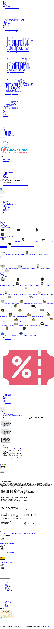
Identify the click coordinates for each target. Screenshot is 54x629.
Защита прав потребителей (7, 589)
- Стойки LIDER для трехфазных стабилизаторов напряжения (18, 37)
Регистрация (7, 144)
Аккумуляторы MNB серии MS (10, 10)
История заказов (8, 583)
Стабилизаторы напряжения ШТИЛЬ (11, 46)
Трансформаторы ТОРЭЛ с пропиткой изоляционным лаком (15, 102)
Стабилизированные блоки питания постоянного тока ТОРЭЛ (16, 14)
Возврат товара (7, 585)
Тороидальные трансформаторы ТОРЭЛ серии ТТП (14, 90)
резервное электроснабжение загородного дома (11, 533)
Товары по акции (6, 4)
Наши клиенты (5, 116)
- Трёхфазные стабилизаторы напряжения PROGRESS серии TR (18, 68)
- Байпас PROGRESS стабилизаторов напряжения (16, 69)
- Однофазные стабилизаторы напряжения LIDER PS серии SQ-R (18, 35)
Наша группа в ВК (8, 606)
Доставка (4, 126)
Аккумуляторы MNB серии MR (10, 9)
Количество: (2, 467)
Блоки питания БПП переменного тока (12, 13)
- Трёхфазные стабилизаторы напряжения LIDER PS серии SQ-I (18, 42)
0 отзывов (4, 446)
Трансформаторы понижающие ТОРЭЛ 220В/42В (14, 95)
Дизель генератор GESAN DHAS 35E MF (8, 562)
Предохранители (6, 25)
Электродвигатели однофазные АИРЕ (11, 107)
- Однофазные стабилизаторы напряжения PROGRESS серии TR (18, 61)
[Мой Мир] (5, 464)
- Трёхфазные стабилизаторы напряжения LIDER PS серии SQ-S (18, 44)
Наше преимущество (6, 115)
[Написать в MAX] (1, 189)
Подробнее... (47, 626)
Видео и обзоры (7, 121)
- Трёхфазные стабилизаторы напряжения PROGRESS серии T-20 (18, 67)
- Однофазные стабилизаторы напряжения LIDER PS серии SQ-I (18, 34)
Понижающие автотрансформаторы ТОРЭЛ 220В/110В (15, 81)
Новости (6, 338)
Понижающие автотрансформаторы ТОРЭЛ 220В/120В (15, 82)
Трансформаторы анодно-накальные (11, 92)
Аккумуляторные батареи (7, 6)
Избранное (7, 584)
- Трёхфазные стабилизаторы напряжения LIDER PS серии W (18, 45)
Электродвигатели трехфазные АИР (11, 108)
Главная (4, 111)
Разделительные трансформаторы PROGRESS (13, 87)
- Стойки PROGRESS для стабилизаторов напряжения (16, 62)
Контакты (4, 130)
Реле (3, 28)
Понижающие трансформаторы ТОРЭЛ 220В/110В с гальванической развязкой (19, 84)
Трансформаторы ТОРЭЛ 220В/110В (11, 99)
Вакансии (4, 114)
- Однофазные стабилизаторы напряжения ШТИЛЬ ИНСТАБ (18, 47)
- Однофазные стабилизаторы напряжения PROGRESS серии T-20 (19, 60)
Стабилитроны (5, 74)
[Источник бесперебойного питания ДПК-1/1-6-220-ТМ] (5, 427)
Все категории (5, 5)
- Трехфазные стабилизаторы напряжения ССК (15, 73)
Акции (4, 122)
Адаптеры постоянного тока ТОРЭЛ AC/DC (13, 12)
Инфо (4, 337)
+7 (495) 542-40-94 (8, 601)
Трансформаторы (6, 76)
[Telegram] (3, 464)
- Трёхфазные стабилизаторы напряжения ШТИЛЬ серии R (17, 54)
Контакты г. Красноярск (9, 133)
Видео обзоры (7, 597)
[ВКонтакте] (0, 464)
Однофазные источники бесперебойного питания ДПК (15, 19)
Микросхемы (5, 22)
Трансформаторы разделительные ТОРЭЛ (12, 97)
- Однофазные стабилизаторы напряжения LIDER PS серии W (18, 36)
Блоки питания (5, 160)
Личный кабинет (8, 582)
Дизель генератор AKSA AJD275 (6, 571)
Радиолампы (5, 26)
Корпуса (4, 21)
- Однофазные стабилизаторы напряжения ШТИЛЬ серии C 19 (18, 48)
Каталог (3, 222)
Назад (4, 1)
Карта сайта (26, 579)
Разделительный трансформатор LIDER (12, 89)
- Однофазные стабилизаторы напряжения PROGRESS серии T (18, 59)
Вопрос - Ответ (6, 479)
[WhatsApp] (4, 464)
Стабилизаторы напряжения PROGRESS (12, 55)
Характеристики (5, 476)
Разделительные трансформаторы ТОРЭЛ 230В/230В (14, 88)
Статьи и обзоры (8, 339)
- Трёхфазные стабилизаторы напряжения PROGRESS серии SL (18, 65)
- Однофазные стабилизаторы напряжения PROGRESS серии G (18, 56)
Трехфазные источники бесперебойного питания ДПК (14, 20)
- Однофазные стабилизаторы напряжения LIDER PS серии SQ (18, 31)
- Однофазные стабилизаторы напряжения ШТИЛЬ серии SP (18, 50)
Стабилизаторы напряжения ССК (11, 71)
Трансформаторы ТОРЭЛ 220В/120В (11, 100)
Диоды (4, 16)
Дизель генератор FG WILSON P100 (7, 543)
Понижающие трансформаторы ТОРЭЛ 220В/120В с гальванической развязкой (19, 85)
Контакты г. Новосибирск (9, 134)
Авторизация (7, 143)
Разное (4, 27)
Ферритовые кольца (8, 105)
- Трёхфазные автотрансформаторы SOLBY (14, 79)
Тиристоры (5, 174)
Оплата (4, 125)
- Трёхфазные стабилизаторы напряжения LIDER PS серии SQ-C (18, 39)
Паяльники (5, 24)
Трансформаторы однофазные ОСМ (11, 94)
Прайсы (4, 127)
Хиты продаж (5, 3)
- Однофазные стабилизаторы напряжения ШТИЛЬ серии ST (18, 51)
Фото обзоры (7, 596)
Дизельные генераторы (7, 17)
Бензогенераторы (6, 15)
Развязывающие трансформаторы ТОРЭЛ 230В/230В (14, 86)
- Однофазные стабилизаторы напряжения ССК (15, 72)
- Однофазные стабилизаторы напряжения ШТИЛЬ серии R (17, 49)
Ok (0, 628)
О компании (5, 579)
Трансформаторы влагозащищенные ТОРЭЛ (13, 93)
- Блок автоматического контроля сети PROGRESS (16, 70)
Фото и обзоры (7, 120)
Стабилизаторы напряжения (8, 29)
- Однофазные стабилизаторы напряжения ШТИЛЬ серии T (17, 52)
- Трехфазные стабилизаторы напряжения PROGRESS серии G (18, 63)
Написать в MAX (9, 602)
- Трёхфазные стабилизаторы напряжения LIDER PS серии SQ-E (18, 41)
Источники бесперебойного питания (9, 18)
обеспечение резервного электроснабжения (28, 533)
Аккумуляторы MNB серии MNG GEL (12, 8)
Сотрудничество (5, 117)
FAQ (3, 128)
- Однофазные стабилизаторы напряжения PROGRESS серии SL (18, 58)
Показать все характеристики (8, 462)
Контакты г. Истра (8, 132)
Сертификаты (5, 113)
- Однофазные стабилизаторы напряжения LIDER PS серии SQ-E (18, 33)
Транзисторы (5, 175)
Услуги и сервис (5, 112)
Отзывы (4, 129)
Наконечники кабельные (7, 23)
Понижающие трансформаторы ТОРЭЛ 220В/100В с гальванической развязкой (19, 83)
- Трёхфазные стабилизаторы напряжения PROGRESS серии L (18, 64)
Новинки (4, 2)
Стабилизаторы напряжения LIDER (11, 30)
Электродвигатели (6, 106)
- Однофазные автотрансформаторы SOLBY (15, 78)
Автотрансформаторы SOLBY (10, 77)
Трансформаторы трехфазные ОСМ (11, 104)
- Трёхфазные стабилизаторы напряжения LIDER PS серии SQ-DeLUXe (20, 40)
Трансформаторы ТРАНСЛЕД (10, 103)
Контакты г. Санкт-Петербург (10, 135)
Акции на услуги (8, 124)
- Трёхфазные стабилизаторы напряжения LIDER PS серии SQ (18, 38)
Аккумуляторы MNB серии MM (10, 7)
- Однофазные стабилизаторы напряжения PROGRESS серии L (18, 57)
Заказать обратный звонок (7, 182)
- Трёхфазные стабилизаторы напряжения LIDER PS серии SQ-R (18, 43)
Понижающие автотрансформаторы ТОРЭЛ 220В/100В (15, 80)
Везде (4, 158)
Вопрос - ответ (7, 598)
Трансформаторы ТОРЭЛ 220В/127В (11, 101)
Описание (4, 475)
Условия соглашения (8, 590)
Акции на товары (8, 123)
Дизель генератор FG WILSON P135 (7, 552)
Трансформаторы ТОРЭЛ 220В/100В (11, 98)
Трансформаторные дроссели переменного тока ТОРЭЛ (15, 91)
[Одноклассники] (2, 464)
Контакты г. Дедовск (8, 131)
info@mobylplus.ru (8, 603)
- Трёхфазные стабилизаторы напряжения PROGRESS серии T (18, 66)
